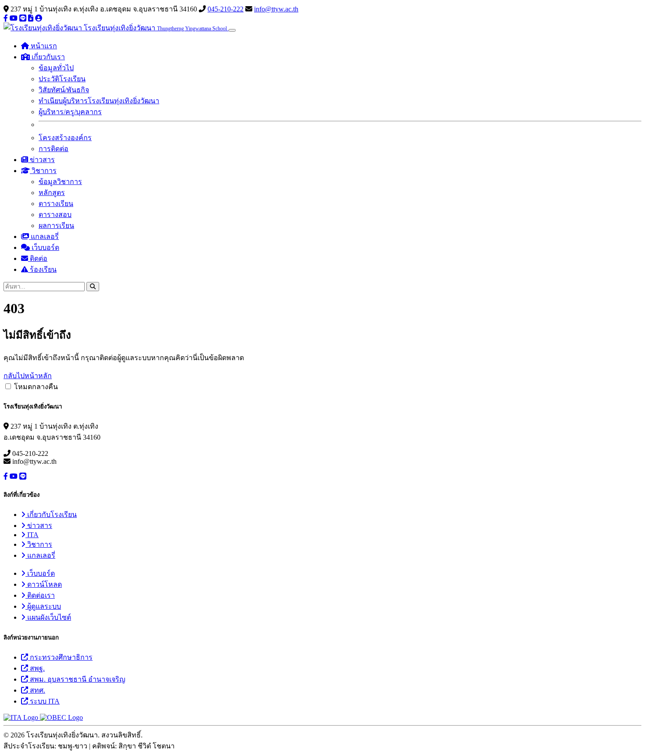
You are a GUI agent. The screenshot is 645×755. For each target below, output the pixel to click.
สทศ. (36, 690)
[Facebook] (6, 18)
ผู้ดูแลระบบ (43, 606)
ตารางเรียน (56, 203)
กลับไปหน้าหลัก (28, 375)
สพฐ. (36, 668)
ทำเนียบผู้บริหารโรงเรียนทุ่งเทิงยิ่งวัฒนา (99, 101)
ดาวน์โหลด (43, 584)
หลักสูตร (52, 192)
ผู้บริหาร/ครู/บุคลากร (70, 112)
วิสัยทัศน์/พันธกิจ (64, 90)
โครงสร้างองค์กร (65, 137)
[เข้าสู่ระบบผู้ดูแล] (38, 18)
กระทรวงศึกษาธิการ (60, 657)
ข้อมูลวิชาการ (60, 181)
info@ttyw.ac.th (276, 9)
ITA (32, 534)
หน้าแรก (43, 46)
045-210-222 (226, 9)
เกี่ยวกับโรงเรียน (51, 514)
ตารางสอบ (55, 214)
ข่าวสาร (41, 159)
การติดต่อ (53, 148)
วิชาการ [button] (43, 170)
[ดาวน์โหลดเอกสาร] (30, 18)
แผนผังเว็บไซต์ (48, 617)
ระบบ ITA (44, 701)
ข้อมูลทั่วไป (56, 68)
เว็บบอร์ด (44, 247)
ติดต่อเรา (40, 595)
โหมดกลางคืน (36, 386)
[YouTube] (14, 18)
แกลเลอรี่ (44, 236)
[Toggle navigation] (232, 30)
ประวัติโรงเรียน (62, 79)
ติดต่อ (37, 258)
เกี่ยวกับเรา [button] (47, 57)
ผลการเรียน (56, 225)
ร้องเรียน (42, 269)
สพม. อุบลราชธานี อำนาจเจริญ (76, 679)
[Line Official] (22, 18)
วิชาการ (38, 544)
